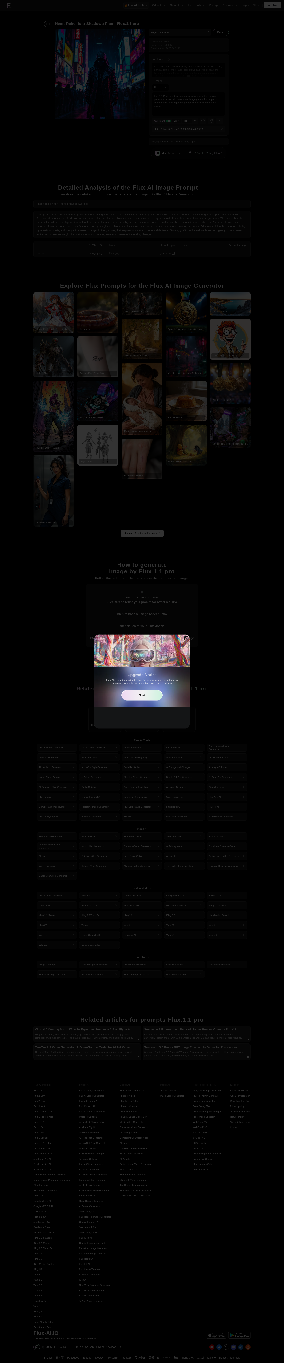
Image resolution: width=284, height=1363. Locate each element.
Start (142, 695)
